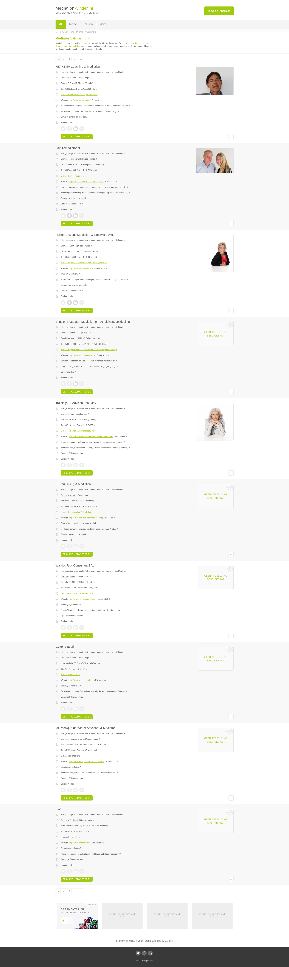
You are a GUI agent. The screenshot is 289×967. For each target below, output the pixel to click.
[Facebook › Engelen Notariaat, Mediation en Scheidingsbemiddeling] (69, 383)
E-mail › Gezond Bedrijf (71, 674)
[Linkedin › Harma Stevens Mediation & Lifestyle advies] (75, 302)
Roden (72, 576)
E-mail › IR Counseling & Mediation (76, 512)
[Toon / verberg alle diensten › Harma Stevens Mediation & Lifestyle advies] (107, 279)
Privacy (150, 961)
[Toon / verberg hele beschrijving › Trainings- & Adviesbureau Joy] (107, 442)
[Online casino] (79, 917)
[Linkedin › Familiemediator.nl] (75, 215)
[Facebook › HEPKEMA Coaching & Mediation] (69, 128)
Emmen (73, 246)
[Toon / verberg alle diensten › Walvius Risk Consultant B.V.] (107, 610)
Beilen (72, 333)
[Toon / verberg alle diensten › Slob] (107, 854)
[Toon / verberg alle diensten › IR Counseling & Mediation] (107, 529)
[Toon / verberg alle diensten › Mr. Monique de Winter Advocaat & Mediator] (107, 772)
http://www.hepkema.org (79, 100)
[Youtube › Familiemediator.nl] (81, 215)
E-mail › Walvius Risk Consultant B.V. (77, 593)
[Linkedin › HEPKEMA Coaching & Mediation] (75, 128)
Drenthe (64, 78)
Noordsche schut (77, 739)
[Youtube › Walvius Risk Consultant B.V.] (81, 627)
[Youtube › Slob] (81, 871)
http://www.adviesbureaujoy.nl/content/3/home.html (91, 436)
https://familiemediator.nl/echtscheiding (86, 181)
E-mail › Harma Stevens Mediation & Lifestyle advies (84, 263)
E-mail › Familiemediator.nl (72, 176)
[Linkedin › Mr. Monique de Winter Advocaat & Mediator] (75, 790)
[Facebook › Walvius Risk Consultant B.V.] (69, 627)
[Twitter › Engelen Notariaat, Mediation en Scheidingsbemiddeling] (63, 383)
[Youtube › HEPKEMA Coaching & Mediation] (81, 128)
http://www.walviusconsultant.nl (82, 599)
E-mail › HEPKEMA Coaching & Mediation (79, 94)
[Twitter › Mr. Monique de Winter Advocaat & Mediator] (63, 790)
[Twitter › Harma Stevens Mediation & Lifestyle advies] (63, 302)
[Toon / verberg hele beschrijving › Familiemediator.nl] (107, 187)
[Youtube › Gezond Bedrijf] (81, 708)
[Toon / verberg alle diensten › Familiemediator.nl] (107, 192)
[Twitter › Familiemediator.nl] (63, 215)
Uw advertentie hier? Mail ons (122, 915)
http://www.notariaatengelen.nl (82, 355)
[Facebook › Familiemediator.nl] (69, 215)
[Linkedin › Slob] (75, 871)
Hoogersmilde (76, 159)
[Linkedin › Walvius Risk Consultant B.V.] (75, 627)
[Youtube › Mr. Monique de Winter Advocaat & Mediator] (81, 790)
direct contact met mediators (68, 46)
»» (81, 59)
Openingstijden (68, 372)
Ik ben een (219, 10)
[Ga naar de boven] (231, 136)
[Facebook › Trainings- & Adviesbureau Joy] (69, 465)
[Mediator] (61, 24)
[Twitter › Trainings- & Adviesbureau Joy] (63, 465)
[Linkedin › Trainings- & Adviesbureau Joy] (75, 465)
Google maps (85, 78)
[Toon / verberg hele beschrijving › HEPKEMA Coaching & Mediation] (107, 105)
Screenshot (98, 100)
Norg (72, 414)
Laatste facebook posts (72, 204)
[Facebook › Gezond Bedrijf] (69, 708)
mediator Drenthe (133, 43)
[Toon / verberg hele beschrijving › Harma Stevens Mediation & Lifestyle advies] (107, 273)
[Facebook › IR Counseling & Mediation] (69, 546)
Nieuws (73, 24)
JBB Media (142, 961)
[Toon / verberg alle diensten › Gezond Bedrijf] (107, 691)
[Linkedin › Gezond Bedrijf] (75, 708)
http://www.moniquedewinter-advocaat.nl (86, 761)
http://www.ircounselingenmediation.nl (85, 518)
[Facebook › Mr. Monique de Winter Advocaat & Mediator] (69, 790)
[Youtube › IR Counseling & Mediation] (81, 546)
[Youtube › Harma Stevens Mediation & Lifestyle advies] (81, 302)
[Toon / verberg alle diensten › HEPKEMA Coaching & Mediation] (107, 111)
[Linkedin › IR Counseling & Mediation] (75, 546)
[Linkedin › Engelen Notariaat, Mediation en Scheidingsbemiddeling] (75, 383)
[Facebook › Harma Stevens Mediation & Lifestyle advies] (69, 302)
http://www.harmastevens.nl (81, 268)
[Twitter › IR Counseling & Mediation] (63, 546)
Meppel (73, 78)
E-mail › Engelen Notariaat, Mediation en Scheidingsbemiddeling (89, 349)
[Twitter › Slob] (63, 871)
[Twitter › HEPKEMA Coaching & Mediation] (63, 128)
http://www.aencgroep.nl (79, 843)
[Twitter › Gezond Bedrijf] (63, 708)
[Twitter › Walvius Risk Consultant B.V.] (63, 627)
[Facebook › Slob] (69, 871)
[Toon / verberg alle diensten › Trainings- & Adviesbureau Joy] (107, 447)
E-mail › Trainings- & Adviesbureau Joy (78, 431)
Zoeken (89, 24)
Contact (104, 24)
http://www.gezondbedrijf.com (82, 680)
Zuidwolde (74, 820)
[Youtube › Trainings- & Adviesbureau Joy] (81, 465)
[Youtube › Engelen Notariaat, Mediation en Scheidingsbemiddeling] (81, 383)
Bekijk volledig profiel (77, 136)
